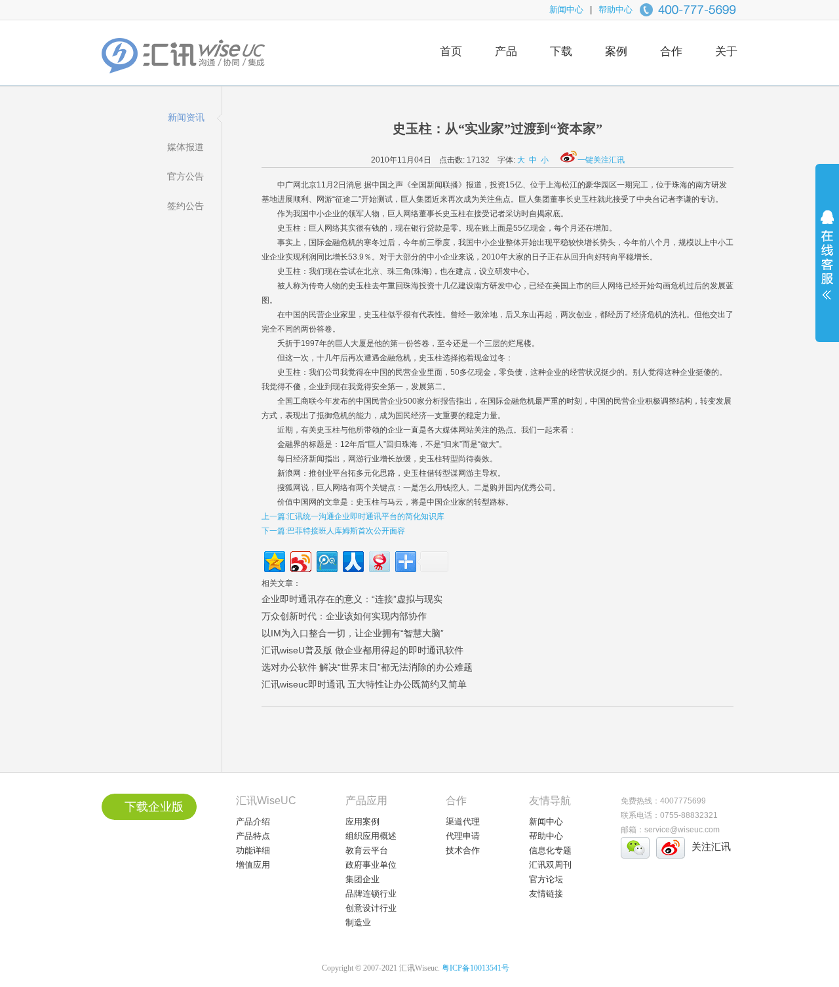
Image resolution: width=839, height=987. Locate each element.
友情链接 (546, 894)
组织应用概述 (371, 836)
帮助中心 (615, 9)
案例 (616, 51)
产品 (506, 51)
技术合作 (463, 850)
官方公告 (185, 176)
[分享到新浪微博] (300, 560)
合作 (671, 51)
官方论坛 (546, 879)
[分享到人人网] (352, 560)
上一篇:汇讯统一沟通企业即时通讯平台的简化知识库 (353, 516)
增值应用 (253, 865)
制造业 (358, 922)
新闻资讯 (186, 117)
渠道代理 (463, 821)
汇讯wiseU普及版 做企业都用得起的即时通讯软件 (362, 650)
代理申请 (463, 836)
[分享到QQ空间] (274, 560)
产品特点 (253, 836)
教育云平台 (366, 850)
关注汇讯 (711, 846)
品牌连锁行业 (371, 894)
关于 (726, 51)
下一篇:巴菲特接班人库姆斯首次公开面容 (333, 530)
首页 (451, 51)
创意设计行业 (371, 908)
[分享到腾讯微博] (326, 560)
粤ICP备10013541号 (475, 968)
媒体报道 (185, 147)
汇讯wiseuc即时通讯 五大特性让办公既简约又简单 (364, 684)
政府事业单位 (371, 865)
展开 (827, 263)
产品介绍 (253, 821)
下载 (561, 51)
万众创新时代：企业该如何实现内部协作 (344, 616)
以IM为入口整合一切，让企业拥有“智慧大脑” (353, 633)
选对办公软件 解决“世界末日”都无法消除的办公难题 (367, 667)
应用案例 (362, 821)
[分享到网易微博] (378, 560)
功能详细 (253, 850)
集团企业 (362, 879)
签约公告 (185, 206)
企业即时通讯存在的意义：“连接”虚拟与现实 (352, 599)
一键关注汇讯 (601, 159)
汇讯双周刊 (550, 865)
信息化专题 (550, 850)
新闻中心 (566, 9)
